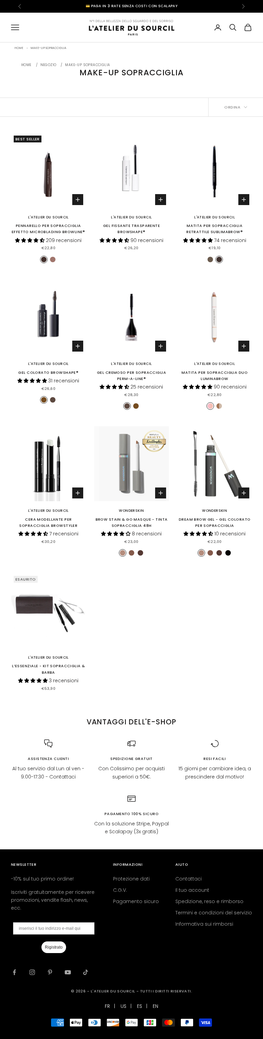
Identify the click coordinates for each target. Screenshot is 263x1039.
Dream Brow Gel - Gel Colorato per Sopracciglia (215, 522)
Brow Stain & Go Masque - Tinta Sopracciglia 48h (132, 522)
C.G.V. (120, 890)
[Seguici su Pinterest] (50, 972)
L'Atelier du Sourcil (48, 217)
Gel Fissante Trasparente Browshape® (131, 229)
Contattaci (188, 878)
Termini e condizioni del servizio (213, 912)
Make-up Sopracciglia (87, 64)
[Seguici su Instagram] (32, 972)
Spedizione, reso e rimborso (209, 901)
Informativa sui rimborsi (204, 924)
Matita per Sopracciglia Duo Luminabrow (214, 375)
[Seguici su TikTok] (85, 972)
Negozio (48, 64)
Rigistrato (54, 947)
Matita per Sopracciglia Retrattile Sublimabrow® (214, 229)
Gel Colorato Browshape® (48, 372)
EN (155, 1006)
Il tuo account (192, 890)
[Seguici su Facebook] (14, 972)
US (123, 1006)
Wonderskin (131, 510)
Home (26, 64)
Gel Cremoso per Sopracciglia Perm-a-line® (131, 375)
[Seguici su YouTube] (67, 972)
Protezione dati (131, 878)
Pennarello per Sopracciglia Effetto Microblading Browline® (48, 229)
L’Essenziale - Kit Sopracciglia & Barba (48, 669)
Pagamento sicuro (136, 901)
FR (107, 1006)
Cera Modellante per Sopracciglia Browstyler (48, 522)
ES (139, 1006)
